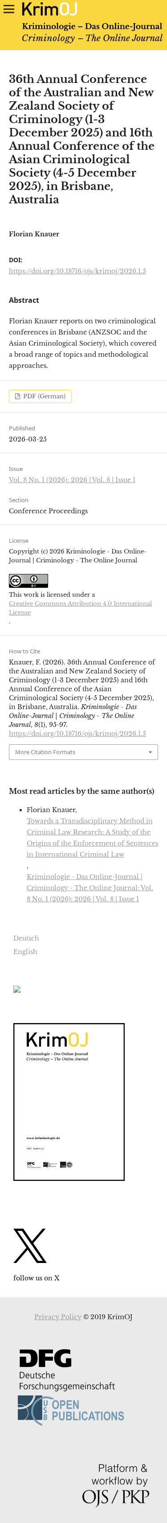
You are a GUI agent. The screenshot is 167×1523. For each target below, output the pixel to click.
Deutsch (26, 938)
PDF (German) (43, 396)
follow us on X (36, 1278)
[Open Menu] (9, 9)
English (25, 952)
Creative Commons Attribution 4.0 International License (80, 608)
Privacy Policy (57, 1317)
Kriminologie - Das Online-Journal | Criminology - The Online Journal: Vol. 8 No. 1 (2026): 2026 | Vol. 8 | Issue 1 (90, 888)
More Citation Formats (45, 752)
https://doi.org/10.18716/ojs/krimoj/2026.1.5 (77, 271)
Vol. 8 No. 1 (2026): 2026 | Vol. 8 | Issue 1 (72, 480)
